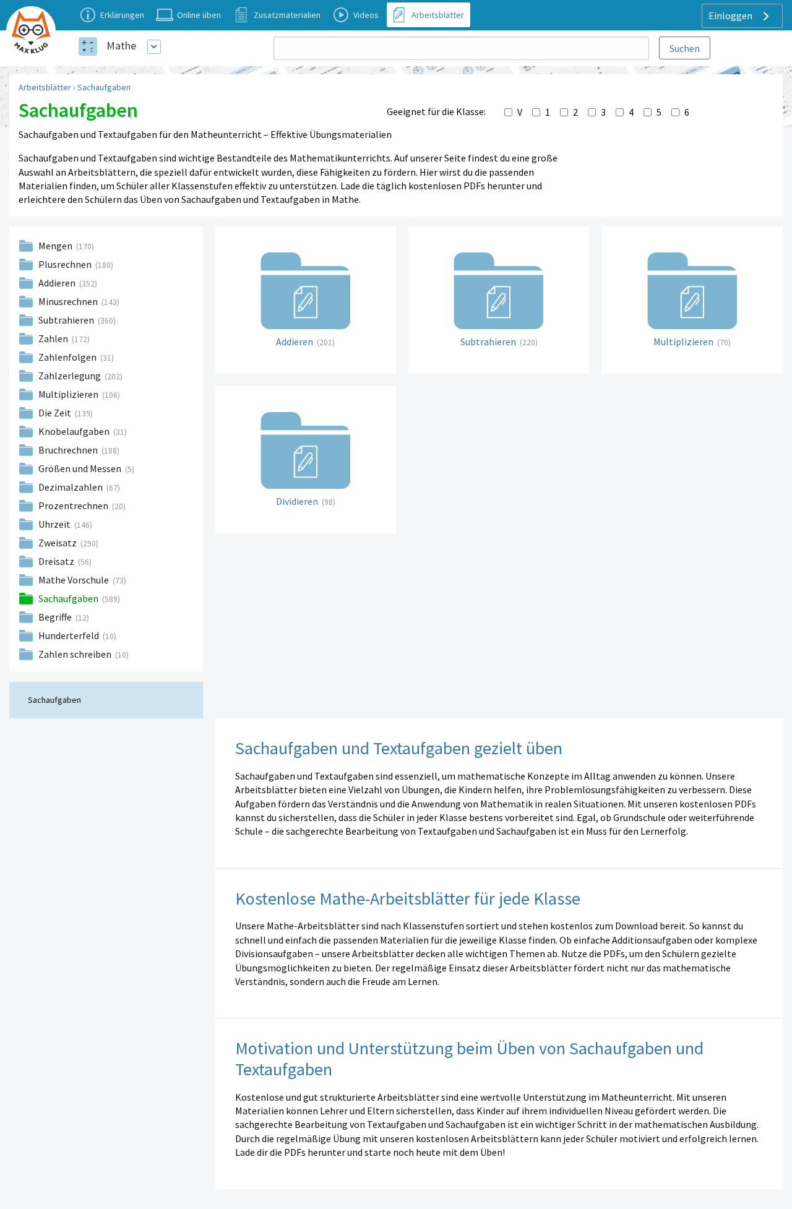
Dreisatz (57, 561)
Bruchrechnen (69, 450)
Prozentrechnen (74, 505)
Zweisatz (58, 542)
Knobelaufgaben (74, 431)
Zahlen (54, 338)
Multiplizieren (69, 394)
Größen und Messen (80, 468)
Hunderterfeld (69, 635)
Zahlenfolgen (68, 357)
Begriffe (56, 617)
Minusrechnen (69, 301)
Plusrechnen (65, 264)
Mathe (121, 45)
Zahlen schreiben (75, 654)
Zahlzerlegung (70, 375)
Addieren (57, 283)
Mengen (56, 245)
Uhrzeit (55, 524)
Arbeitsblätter (45, 87)
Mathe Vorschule (74, 580)
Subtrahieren (67, 320)
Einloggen (731, 15)
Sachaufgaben (104, 87)
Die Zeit (55, 413)
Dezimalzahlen (71, 487)
